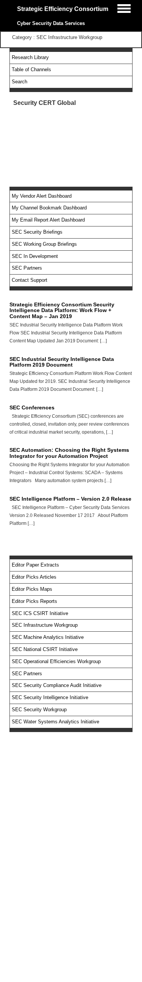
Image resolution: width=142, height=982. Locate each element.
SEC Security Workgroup (39, 709)
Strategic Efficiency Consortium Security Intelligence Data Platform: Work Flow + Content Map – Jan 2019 (61, 310)
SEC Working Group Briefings (44, 244)
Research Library (30, 57)
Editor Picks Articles (34, 577)
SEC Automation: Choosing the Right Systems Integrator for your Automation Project (69, 453)
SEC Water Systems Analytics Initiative (55, 721)
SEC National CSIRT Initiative (45, 649)
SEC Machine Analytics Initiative (48, 637)
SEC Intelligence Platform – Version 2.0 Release (70, 499)
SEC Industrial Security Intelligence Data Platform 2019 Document (61, 362)
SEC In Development (35, 256)
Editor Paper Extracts (35, 565)
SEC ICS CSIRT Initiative (40, 613)
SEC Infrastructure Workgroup (45, 625)
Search (19, 81)
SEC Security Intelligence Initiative (50, 697)
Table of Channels (31, 69)
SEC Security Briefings (37, 232)
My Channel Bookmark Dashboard (49, 208)
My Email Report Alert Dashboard (48, 220)
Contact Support (29, 280)
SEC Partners (27, 268)
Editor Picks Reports (34, 601)
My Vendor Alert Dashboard (42, 196)
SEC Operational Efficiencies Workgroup (56, 661)
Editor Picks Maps (32, 589)
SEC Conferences (32, 407)
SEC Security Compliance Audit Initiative (56, 685)
